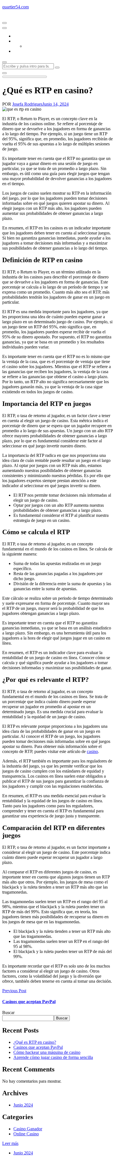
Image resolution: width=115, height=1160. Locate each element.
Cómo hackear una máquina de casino (46, 1052)
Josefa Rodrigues (27, 104)
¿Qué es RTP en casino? (34, 1042)
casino (92, 751)
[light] (4, 73)
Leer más (10, 1143)
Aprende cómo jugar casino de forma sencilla (53, 1057)
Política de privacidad (32, 51)
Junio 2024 (23, 1105)
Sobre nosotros (26, 41)
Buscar (8, 1012)
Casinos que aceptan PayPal (29, 1001)
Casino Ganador (27, 1128)
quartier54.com (15, 6)
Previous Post (14, 990)
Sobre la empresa (40, 46)
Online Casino (26, 1133)
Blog (17, 36)
